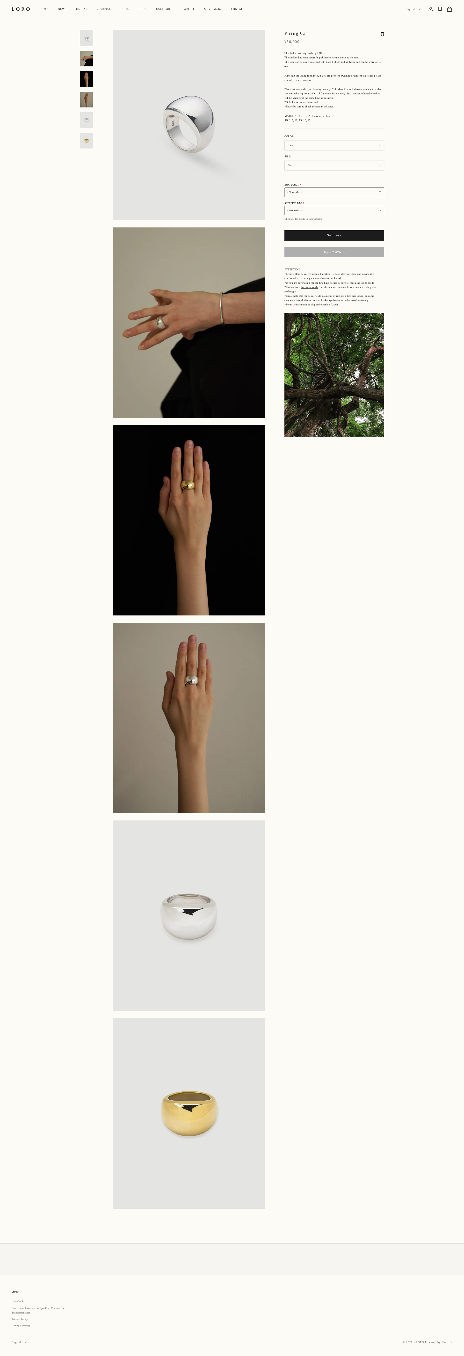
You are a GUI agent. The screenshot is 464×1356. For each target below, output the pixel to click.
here (292, 219)
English (411, 9)
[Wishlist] (440, 9)
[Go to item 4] (86, 99)
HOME (43, 8)
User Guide (18, 1301)
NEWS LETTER (21, 1326)
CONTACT (238, 8)
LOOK (125, 8)
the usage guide (365, 282)
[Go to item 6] (86, 140)
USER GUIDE (165, 8)
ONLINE (82, 8)
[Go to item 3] (86, 79)
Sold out (334, 235)
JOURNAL (104, 8)
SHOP (142, 8)
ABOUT (189, 8)
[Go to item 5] (86, 120)
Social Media (213, 8)
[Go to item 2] (86, 58)
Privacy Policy (20, 1319)
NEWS (62, 8)
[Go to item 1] (86, 38)
